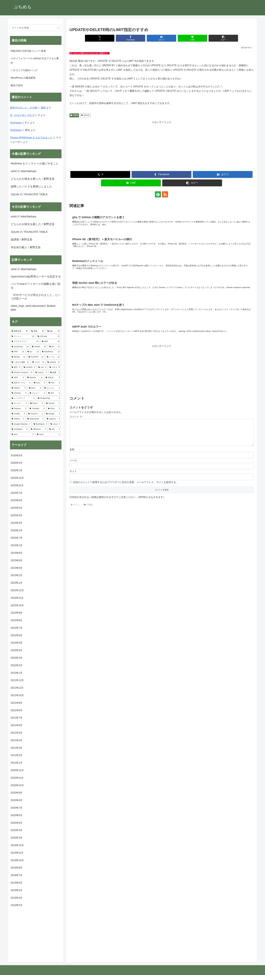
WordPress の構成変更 (23, 78)
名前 (71, 449)
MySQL (87, 115)
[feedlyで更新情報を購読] (158, 194)
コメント (75, 416)
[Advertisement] (161, 146)
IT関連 (75, 115)
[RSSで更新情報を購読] (165, 194)
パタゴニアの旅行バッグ (24, 70)
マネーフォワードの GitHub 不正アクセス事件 (35, 60)
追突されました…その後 (23, 107)
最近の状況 (17, 85)
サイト (73, 471)
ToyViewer (15, 122)
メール (73, 460)
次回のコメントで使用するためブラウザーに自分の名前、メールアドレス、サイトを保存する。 (125, 482)
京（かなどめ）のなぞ (22, 115)
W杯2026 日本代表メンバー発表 (28, 51)
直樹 (43, 107)
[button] (223, 38)
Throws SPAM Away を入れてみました (31, 137)
